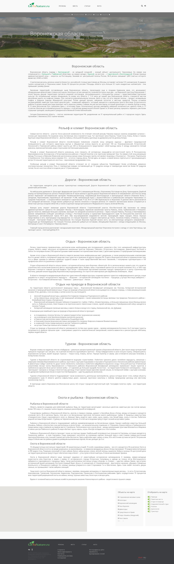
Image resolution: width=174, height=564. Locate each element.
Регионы (62, 6)
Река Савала (123, 518)
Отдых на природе (157, 502)
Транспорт (154, 511)
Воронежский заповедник (128, 503)
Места (75, 6)
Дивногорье (123, 509)
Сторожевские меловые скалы (129, 497)
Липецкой (45, 74)
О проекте (61, 550)
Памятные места (157, 499)
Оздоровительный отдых (159, 504)
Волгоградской (126, 74)
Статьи (87, 6)
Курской (91, 74)
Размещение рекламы (65, 556)
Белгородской (63, 72)
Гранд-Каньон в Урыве (127, 512)
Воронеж (79, 39)
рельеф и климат (79, 15)
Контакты (61, 554)
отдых (97, 15)
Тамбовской (57, 74)
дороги (89, 15)
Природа (154, 497)
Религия (154, 506)
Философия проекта (65, 552)
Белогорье (122, 500)
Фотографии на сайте (96, 550)
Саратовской (113, 74)
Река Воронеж (124, 506)
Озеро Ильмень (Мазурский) (129, 515)
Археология (155, 509)
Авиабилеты (93, 552)
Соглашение (62, 558)
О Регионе (67, 15)
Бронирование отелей (97, 554)
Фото (99, 6)
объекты (105, 15)
